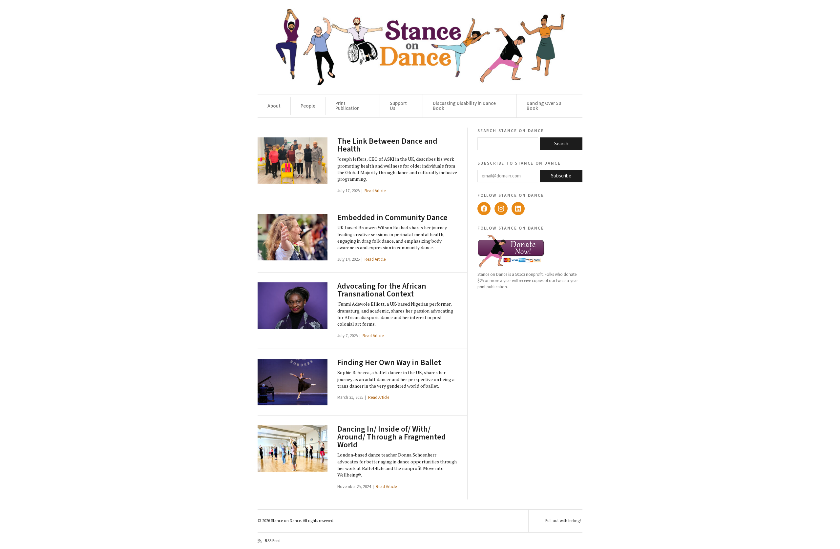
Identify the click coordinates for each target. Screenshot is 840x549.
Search (561, 143)
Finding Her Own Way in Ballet (389, 362)
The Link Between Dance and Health (387, 145)
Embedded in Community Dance (392, 217)
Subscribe (561, 176)
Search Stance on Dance (510, 130)
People (308, 106)
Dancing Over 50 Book (544, 106)
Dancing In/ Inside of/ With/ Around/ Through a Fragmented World (391, 437)
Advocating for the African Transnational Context (381, 290)
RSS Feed (273, 541)
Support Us (398, 106)
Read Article (375, 191)
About (274, 106)
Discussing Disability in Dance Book (464, 106)
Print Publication (347, 106)
